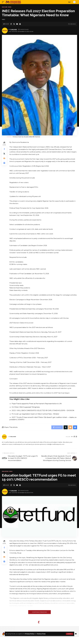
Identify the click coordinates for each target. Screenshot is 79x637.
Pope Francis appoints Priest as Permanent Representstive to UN (37, 404)
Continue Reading (39, 612)
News (9, 7)
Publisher (13, 29)
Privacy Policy (29, 633)
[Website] (72, 436)
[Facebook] (74, 436)
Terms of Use (41, 633)
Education (5, 471)
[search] (65, 2)
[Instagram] (76, 436)
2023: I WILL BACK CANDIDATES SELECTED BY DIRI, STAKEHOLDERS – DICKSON (43, 410)
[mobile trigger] (3, 2)
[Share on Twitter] (14, 24)
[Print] (20, 24)
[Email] (17, 24)
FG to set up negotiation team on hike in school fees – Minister (35, 414)
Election (4, 7)
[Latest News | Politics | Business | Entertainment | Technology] (13, 2)
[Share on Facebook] (11, 24)
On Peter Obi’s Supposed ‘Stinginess (26, 407)
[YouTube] (75, 634)
